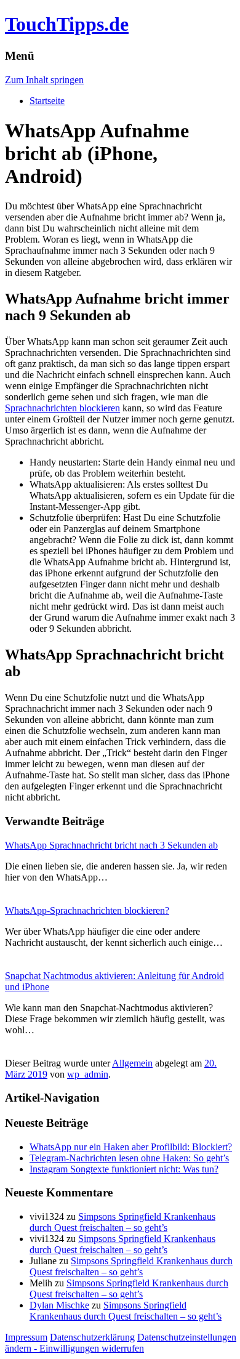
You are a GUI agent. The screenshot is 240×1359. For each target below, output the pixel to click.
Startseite (47, 100)
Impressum (26, 1337)
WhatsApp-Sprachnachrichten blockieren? (87, 910)
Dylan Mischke (59, 1305)
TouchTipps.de (67, 24)
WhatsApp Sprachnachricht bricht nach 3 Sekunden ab (111, 845)
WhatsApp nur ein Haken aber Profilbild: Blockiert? (131, 1147)
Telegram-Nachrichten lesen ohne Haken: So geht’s (129, 1158)
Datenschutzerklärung (92, 1337)
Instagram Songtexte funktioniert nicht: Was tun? (124, 1169)
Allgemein (132, 1063)
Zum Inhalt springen (44, 80)
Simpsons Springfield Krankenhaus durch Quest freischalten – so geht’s (122, 1222)
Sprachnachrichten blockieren (62, 408)
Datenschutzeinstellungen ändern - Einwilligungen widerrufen (120, 1342)
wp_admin (87, 1074)
